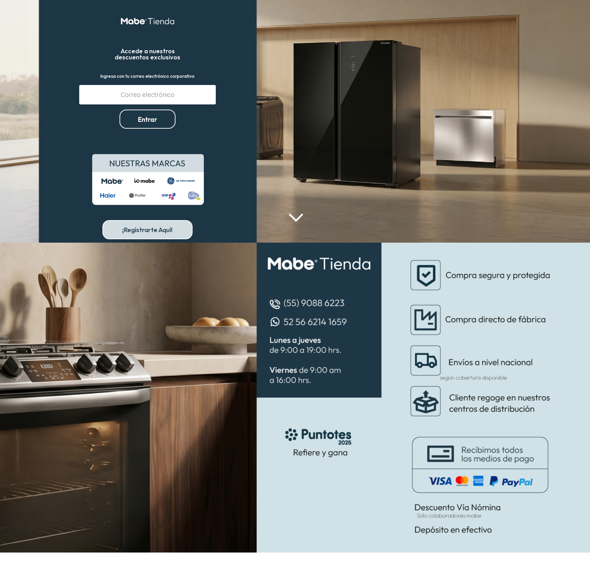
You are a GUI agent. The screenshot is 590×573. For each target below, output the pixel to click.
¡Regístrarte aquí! (147, 230)
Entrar (147, 119)
